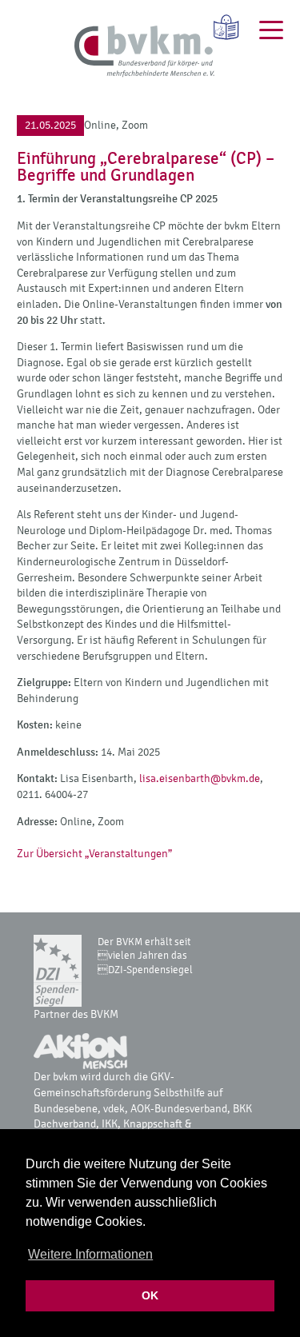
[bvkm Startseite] (144, 52)
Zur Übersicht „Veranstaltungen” (94, 853)
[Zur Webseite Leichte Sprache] (221, 27)
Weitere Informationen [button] (90, 1254)
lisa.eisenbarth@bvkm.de (199, 778)
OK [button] (150, 1295)
